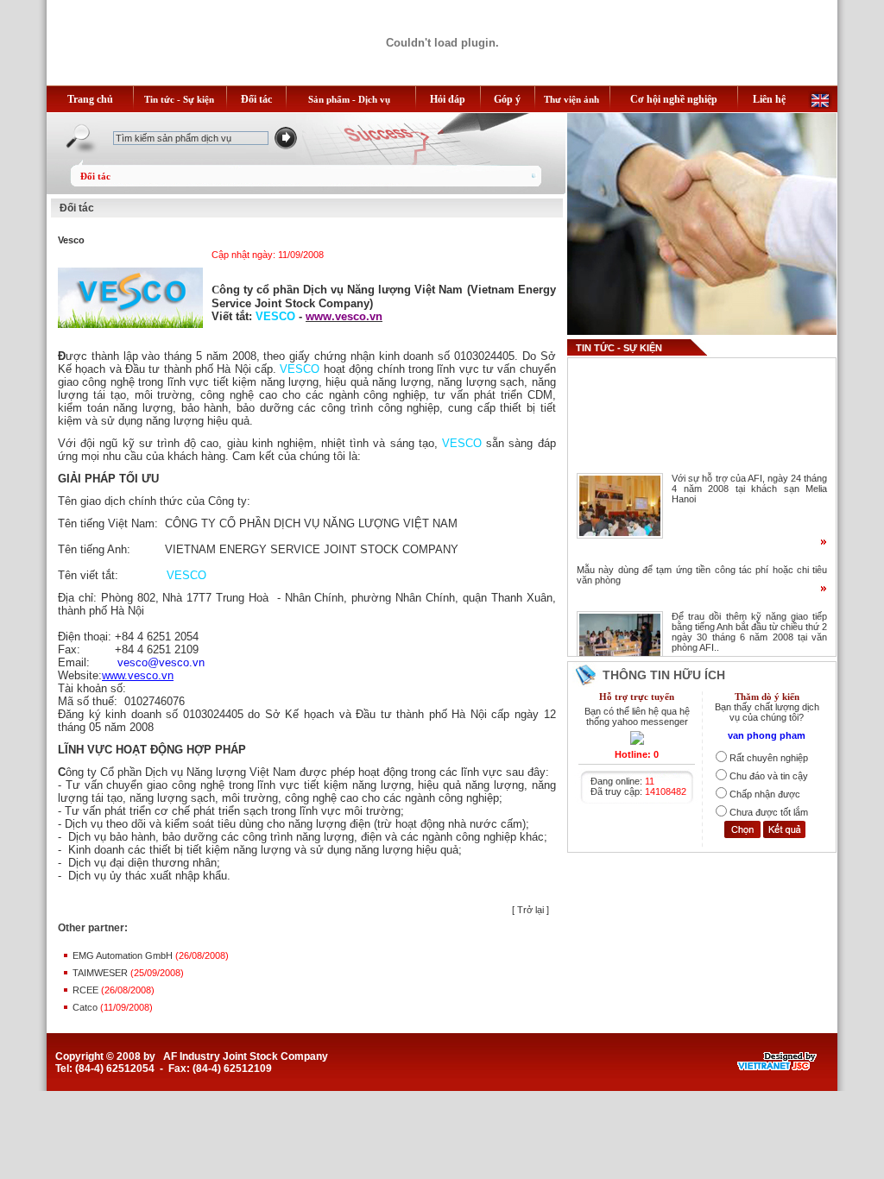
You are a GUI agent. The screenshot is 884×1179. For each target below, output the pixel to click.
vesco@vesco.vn (161, 662)
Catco (86, 1007)
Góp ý (507, 99)
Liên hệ (769, 99)
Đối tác (256, 99)
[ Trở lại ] (530, 910)
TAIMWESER (101, 973)
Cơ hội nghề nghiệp (673, 99)
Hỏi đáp (447, 99)
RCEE (87, 990)
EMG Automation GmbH (124, 955)
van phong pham (766, 735)
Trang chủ (90, 99)
